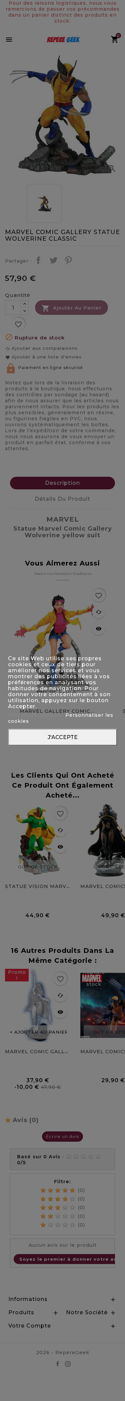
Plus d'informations (35, 715)
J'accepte (63, 737)
